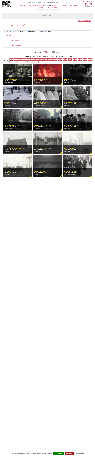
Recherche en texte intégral (47, 25)
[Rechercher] (65, 2)
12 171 (88, 4)
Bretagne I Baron (70, 171)
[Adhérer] (84, 2)
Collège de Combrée (41, 148)
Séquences (32, 31)
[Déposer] (86, 2)
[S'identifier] (88, 2)
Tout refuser (69, 453)
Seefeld (6, 102)
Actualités (37, 6)
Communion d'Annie (40, 102)
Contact (42, 8)
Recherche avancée (47, 45)
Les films (47, 6)
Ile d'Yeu (67, 79)
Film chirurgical (39, 79)
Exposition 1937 (69, 148)
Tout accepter (58, 453)
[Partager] (89, 2)
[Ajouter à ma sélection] (30, 84)
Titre (6, 31)
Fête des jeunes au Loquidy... (13, 148)
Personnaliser (80, 453)
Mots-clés (41, 31)
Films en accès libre (44, 56)
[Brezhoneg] (91, 2)
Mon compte (52, 8)
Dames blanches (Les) (11, 79)
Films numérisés (30, 56)
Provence (7, 171)
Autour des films (59, 6)
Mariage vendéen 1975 (41, 125)
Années (49, 31)
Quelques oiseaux (70, 125)
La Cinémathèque (25, 6)
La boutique (72, 6)
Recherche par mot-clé (47, 40)
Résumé (13, 31)
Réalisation (23, 31)
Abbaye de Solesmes (70, 102)
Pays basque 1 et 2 (40, 171)
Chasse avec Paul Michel (12, 125)
